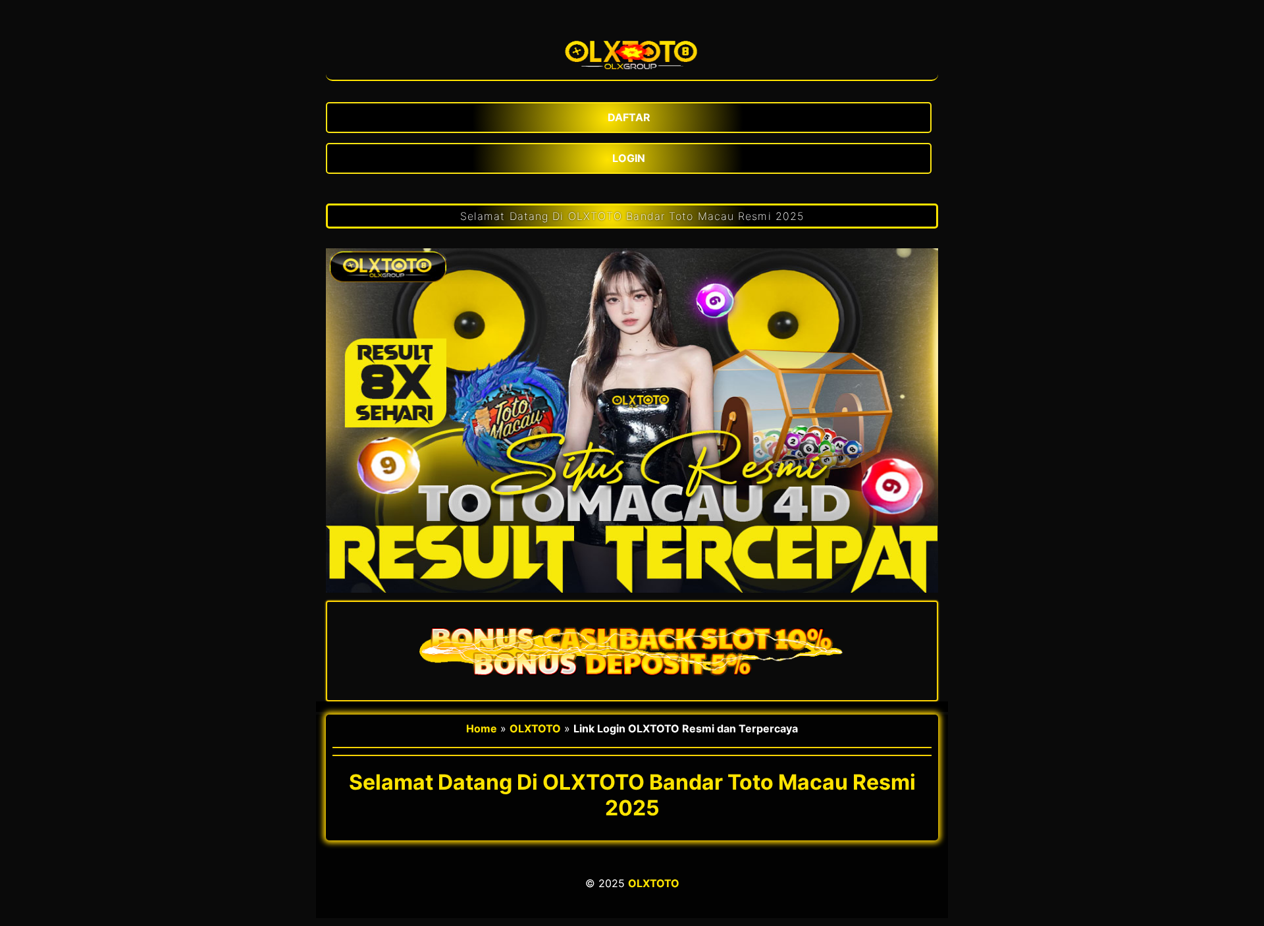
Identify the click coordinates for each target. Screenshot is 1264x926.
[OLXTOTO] (632, 50)
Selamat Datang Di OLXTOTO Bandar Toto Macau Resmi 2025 (632, 216)
